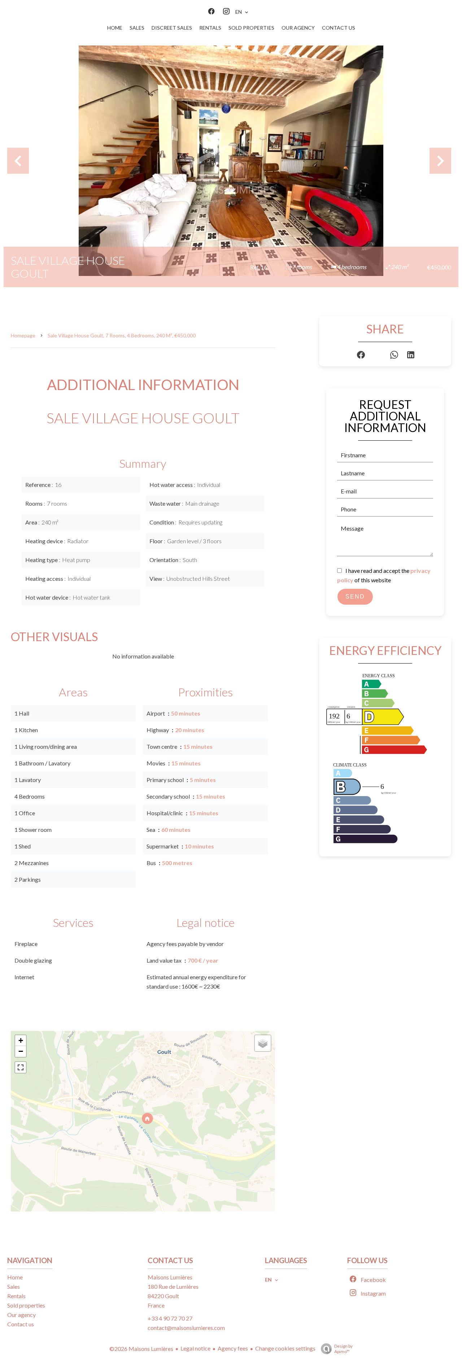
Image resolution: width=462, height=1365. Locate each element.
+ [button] (20, 1040)
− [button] (20, 1051)
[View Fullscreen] (20, 1067)
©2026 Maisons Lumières (141, 1348)
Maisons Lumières (170, 1277)
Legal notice (195, 1348)
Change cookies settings (285, 1348)
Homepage (23, 335)
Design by (343, 1348)
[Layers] (263, 1043)
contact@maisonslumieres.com (186, 1327)
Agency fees (233, 1348)
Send (355, 596)
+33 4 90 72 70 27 (170, 1318)
